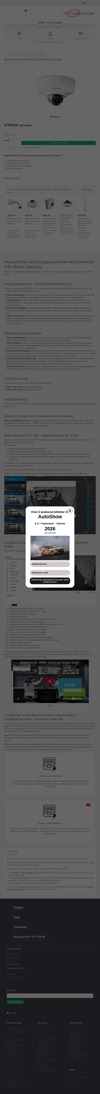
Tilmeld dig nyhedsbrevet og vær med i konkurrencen (50, 580)
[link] (50, 548)
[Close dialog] (70, 510)
